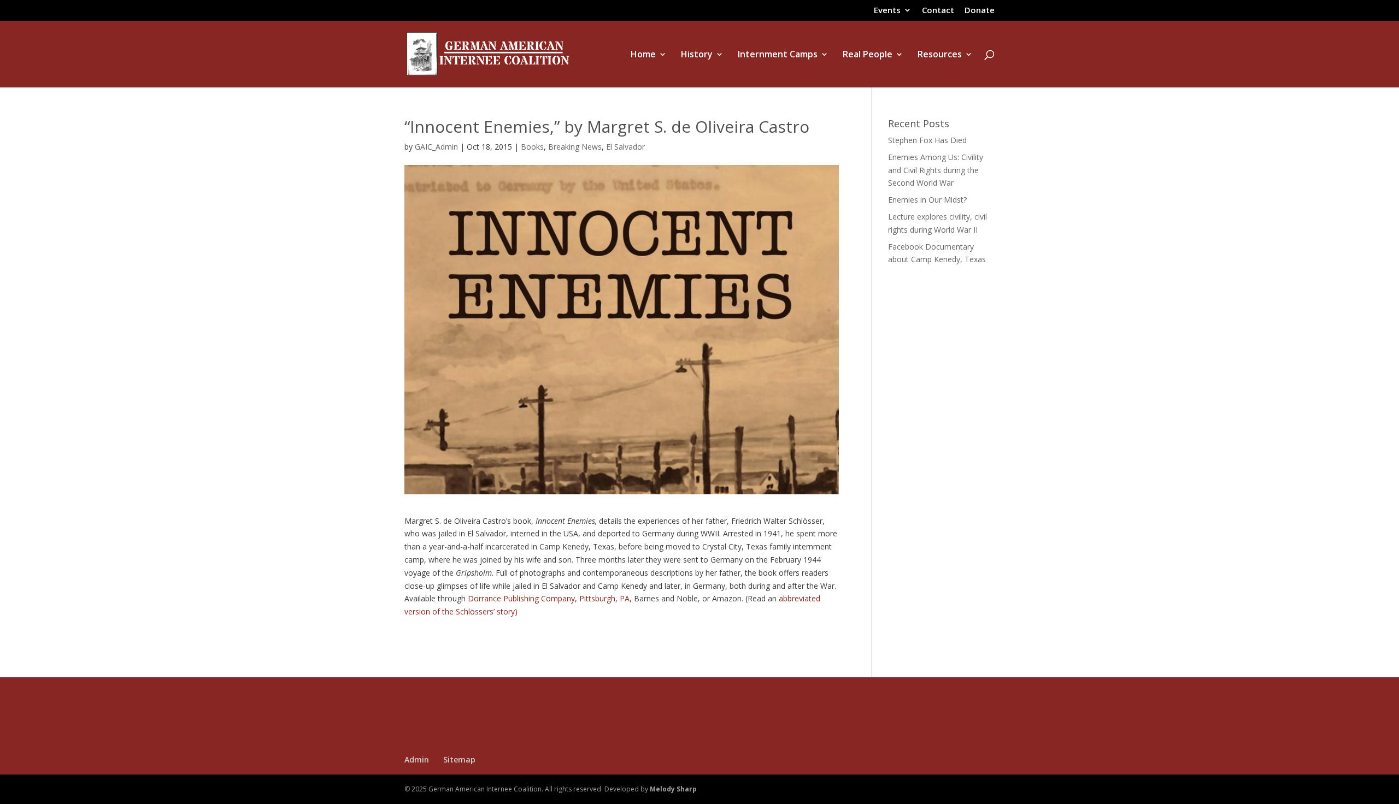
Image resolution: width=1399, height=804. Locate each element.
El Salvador (625, 146)
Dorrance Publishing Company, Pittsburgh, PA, (550, 598)
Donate (980, 10)
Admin (416, 759)
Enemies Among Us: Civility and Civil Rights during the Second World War (935, 170)
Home (643, 55)
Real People (867, 55)
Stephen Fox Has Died (927, 140)
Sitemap (459, 759)
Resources (940, 55)
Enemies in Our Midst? (927, 199)
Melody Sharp (673, 789)
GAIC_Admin (436, 146)
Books (532, 146)
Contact (938, 10)
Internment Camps (778, 55)
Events (887, 10)
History (697, 55)
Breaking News (575, 146)
